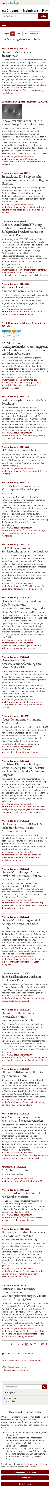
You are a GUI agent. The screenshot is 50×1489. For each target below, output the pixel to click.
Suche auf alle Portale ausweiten (19, 1353)
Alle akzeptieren (25, 1477)
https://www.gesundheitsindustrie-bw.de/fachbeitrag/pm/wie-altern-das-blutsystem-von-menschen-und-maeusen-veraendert (25, 1155)
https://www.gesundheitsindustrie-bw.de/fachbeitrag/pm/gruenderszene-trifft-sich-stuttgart (24, 471)
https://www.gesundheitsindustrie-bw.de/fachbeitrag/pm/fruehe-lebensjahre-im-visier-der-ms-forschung (23, 435)
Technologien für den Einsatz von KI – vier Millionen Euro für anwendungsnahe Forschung (24, 1236)
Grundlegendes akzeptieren (25, 1472)
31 (18, 1344)
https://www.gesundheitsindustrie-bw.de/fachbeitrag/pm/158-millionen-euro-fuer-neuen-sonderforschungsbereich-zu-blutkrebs (24, 586)
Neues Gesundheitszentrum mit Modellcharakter (21, 721)
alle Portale (10, 1401)
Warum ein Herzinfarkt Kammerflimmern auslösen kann (22, 289)
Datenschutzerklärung (37, 1464)
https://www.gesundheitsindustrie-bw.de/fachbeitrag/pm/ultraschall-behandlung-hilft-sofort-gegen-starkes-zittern (24, 1102)
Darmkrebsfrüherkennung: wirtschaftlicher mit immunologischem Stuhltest (19, 1017)
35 (35, 1344)
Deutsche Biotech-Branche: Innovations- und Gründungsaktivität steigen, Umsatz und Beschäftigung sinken (24, 1294)
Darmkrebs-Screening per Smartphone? (17, 54)
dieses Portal (11, 1398)
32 (23, 1344)
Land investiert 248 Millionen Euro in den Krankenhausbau (25, 1195)
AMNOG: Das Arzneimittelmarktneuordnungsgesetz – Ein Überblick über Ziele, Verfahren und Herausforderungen (25, 349)
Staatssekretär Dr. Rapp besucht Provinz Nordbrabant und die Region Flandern (25, 180)
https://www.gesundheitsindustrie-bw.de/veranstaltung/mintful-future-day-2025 (23, 1179)
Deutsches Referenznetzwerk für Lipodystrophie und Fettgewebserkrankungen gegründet (23, 605)
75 (26, 34)
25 (13, 34)
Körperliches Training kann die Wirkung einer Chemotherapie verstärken (20, 490)
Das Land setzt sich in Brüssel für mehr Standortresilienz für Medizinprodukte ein (22, 828)
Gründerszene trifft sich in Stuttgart (24, 450)
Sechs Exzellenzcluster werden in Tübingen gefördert (21, 978)
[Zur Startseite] (25, 10)
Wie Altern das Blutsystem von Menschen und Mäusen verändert (22, 1119)
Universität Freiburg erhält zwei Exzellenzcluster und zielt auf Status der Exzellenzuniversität (23, 876)
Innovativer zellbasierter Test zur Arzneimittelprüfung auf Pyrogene (23, 123)
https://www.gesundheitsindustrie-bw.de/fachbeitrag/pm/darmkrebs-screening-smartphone (23, 90)
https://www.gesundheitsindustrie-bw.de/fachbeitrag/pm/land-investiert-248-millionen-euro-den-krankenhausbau (22, 1217)
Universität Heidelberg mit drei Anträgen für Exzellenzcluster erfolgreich (21, 924)
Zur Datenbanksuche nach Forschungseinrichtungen (16, 1368)
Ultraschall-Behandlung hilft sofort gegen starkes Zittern (23, 1074)
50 (20, 34)
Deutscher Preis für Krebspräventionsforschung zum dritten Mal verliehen (22, 664)
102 (42, 1344)
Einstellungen (25, 1484)
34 (31, 1344)
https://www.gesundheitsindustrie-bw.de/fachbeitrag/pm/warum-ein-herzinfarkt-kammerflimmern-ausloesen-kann (23, 312)
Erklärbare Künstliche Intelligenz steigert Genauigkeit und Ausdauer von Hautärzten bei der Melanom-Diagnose (23, 770)
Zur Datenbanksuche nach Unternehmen (23, 1360)
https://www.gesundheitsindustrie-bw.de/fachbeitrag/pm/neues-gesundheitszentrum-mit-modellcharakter (21, 749)
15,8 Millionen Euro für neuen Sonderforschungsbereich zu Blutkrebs (25, 550)
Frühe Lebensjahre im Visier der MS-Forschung (24, 402)
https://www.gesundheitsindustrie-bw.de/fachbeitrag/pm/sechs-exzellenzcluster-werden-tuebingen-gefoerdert (23, 998)
